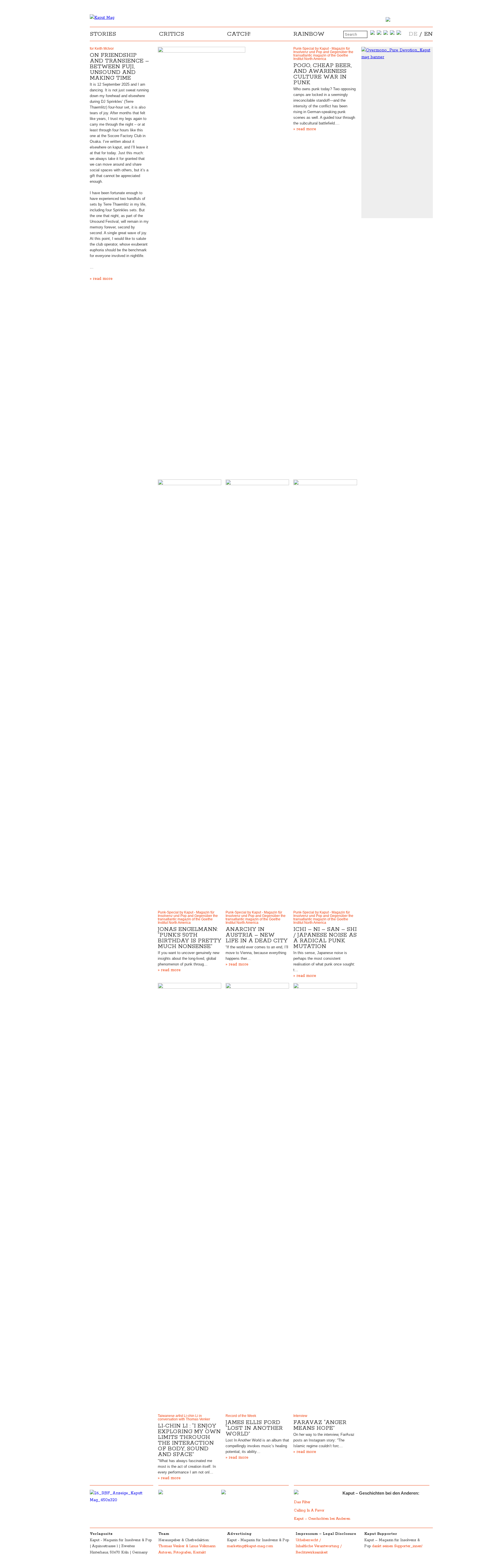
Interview (300, 1416)
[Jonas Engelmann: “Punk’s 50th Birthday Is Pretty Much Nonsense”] (189, 693)
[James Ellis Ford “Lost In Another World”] (257, 1197)
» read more (101, 278)
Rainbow (308, 34)
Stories (103, 34)
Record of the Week (241, 1416)
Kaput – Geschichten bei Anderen (322, 1519)
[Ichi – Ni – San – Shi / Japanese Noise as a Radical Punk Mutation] (325, 693)
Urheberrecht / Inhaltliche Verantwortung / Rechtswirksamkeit (319, 1546)
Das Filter (303, 1502)
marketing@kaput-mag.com (250, 1546)
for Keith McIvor (102, 48)
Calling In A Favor (309, 1510)
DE (413, 34)
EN (428, 34)
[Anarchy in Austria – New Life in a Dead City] (257, 693)
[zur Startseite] (102, 17)
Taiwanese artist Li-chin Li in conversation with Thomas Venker (184, 1417)
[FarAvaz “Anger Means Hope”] (325, 1197)
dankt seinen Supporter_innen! (397, 1546)
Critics (171, 34)
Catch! (238, 34)
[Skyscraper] (397, 54)
